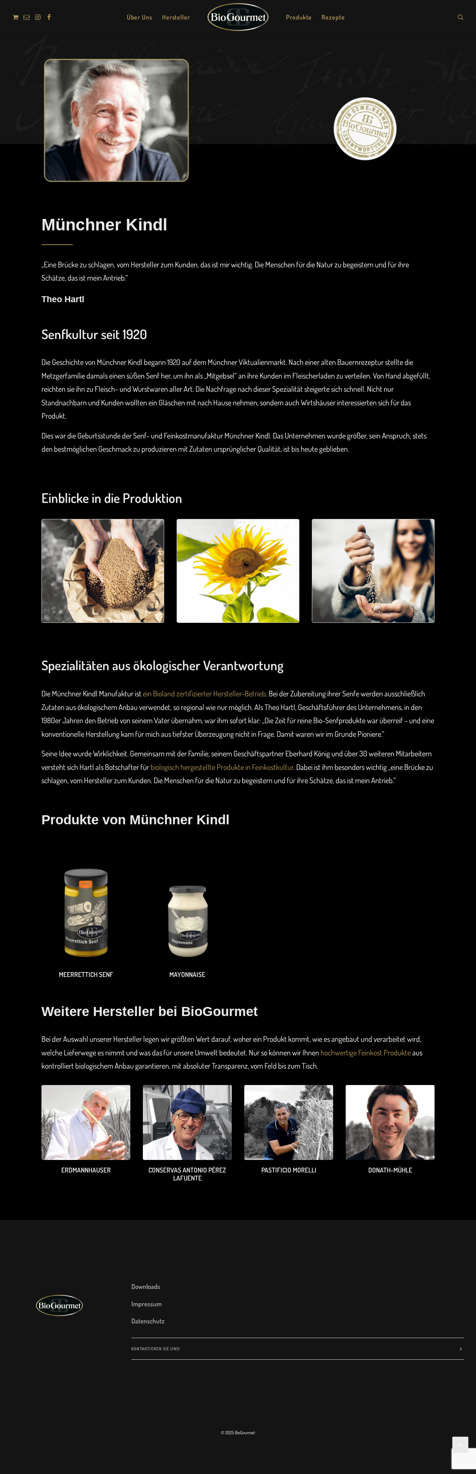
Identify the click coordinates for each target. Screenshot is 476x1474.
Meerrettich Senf (86, 974)
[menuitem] (16, 17)
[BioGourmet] (238, 17)
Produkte (299, 17)
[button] (16, 17)
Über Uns (139, 17)
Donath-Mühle (390, 1170)
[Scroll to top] (460, 1443)
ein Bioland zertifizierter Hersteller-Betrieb (204, 693)
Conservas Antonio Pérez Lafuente (187, 1174)
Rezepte (333, 17)
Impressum (146, 1303)
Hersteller (176, 17)
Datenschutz (147, 1320)
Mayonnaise (187, 974)
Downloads (145, 1286)
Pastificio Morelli (288, 1170)
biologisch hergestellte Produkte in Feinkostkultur (222, 767)
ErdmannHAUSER (86, 1170)
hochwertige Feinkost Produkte (366, 1052)
